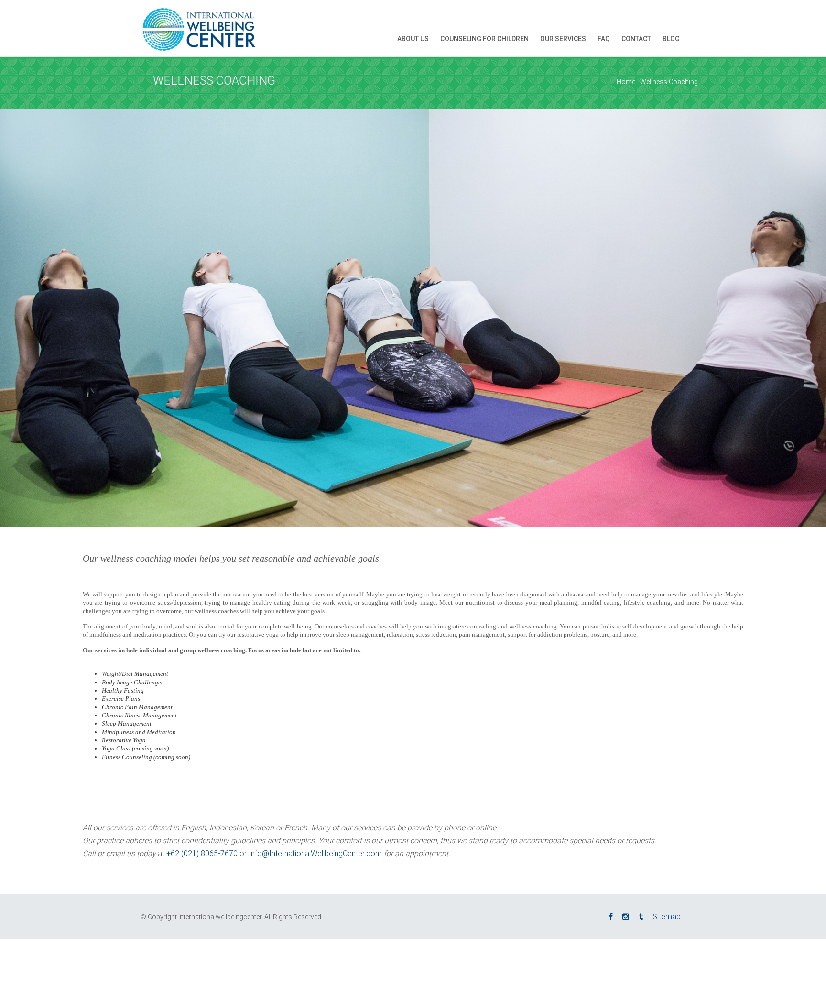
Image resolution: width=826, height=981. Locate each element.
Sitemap (666, 916)
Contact (636, 39)
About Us (413, 39)
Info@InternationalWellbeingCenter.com (315, 853)
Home (626, 82)
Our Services (563, 39)
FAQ (604, 39)
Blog (671, 39)
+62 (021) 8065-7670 (202, 853)
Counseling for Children (484, 39)
